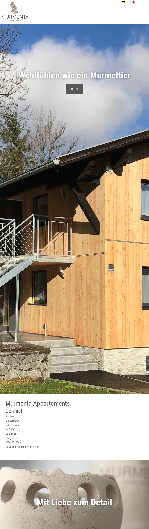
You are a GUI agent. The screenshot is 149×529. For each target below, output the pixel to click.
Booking (74, 88)
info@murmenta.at (15, 438)
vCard (36, 446)
